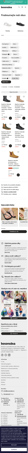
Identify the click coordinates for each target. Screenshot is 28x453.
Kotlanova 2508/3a (6, 402)
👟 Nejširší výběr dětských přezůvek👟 (17, 3)
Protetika (11, 86)
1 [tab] (3, 228)
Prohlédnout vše (14, 231)
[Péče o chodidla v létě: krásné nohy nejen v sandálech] (9, 214)
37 (15, 115)
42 (21, 115)
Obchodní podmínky (6, 375)
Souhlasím (14, 449)
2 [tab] (7, 228)
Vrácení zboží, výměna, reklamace (10, 366)
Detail (10, 118)
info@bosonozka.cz (8, 391)
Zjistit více (7, 252)
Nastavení (14, 445)
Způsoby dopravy (5, 373)
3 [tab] (12, 228)
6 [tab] (25, 228)
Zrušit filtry (15, 78)
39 (18, 115)
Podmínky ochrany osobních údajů (10, 377)
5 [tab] (20, 228)
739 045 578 (6, 400)
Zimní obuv (5, 86)
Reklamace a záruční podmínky (9, 368)
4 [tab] (16, 228)
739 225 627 (6, 394)
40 (3, 142)
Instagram (15, 318)
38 (2, 115)
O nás (2, 361)
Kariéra (3, 382)
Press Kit (3, 384)
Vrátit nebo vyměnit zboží (11, 283)
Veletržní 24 (20, 401)
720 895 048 (20, 400)
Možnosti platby (5, 370)
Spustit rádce (8, 262)
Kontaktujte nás (8, 273)
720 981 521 (20, 414)
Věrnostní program (6, 364)
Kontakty (3, 380)
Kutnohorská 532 (21, 416)
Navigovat (15, 333)
